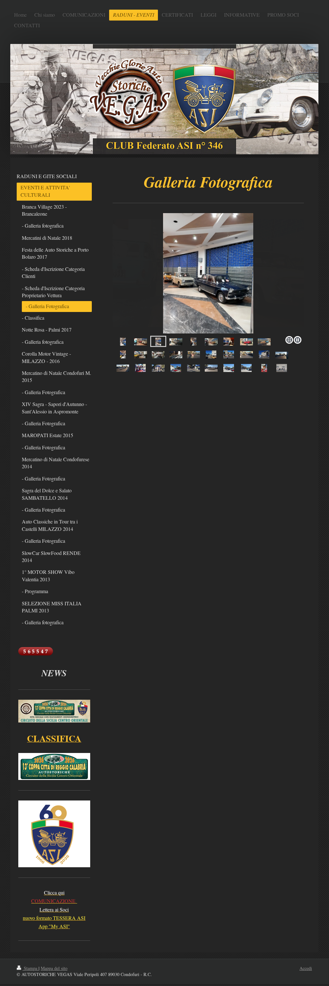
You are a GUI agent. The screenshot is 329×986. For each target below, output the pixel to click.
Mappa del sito (54, 968)
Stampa (30, 968)
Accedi (305, 968)
